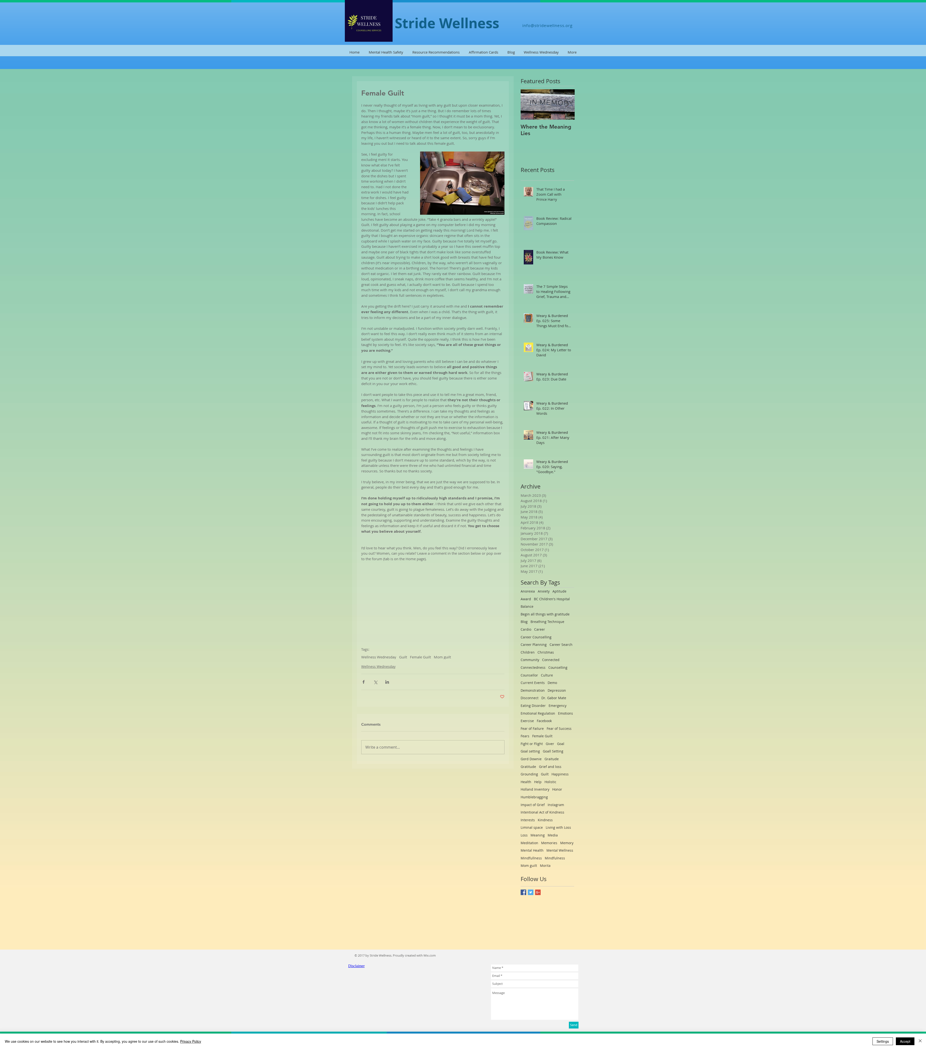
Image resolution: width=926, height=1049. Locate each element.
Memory (566, 843)
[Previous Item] (528, 104)
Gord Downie (531, 759)
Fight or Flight (532, 743)
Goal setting (530, 751)
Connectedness (533, 667)
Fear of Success (559, 728)
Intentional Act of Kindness (542, 812)
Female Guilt (420, 657)
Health (526, 782)
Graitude (552, 759)
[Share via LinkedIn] (387, 682)
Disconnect (529, 698)
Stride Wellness (447, 23)
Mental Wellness (559, 850)
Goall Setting (553, 751)
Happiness (560, 774)
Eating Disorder (533, 705)
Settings (883, 1041)
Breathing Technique (547, 621)
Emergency (557, 705)
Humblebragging (534, 797)
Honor (557, 789)
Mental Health (532, 850)
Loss (524, 835)
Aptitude (559, 591)
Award (526, 599)
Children (528, 652)
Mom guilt (442, 657)
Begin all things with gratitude (545, 614)
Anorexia (528, 591)
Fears (525, 736)
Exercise (527, 720)
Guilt (403, 657)
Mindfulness (555, 858)
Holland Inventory (535, 789)
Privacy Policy (190, 1041)
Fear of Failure (532, 728)
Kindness (545, 820)
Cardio (526, 629)
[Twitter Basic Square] (530, 892)
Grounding (529, 774)
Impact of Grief (533, 804)
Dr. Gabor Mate (553, 698)
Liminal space (532, 827)
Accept (905, 1041)
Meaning (538, 835)
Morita (545, 865)
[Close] (920, 1041)
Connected (550, 659)
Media (553, 835)
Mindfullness (531, 858)
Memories (549, 843)
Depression (557, 690)
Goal (560, 743)
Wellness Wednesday (378, 657)
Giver (550, 743)
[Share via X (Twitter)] (375, 682)
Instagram (556, 804)
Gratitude (528, 766)
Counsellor (529, 675)
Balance (527, 606)
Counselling (557, 667)
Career (539, 629)
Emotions (565, 713)
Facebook (544, 720)
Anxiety (544, 591)
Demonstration (533, 690)
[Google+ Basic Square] (538, 892)
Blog (524, 621)
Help (538, 782)
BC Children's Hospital (552, 599)
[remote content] (433, 596)
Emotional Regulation (538, 713)
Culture (547, 675)
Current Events (533, 682)
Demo (552, 682)
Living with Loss (558, 827)
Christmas (546, 652)
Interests (528, 820)
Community (530, 659)
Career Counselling (536, 637)
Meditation (529, 843)
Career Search (561, 644)
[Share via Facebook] (363, 682)
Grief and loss (550, 766)
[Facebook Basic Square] (523, 892)
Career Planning (534, 644)
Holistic (550, 782)
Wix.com (429, 955)
